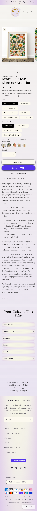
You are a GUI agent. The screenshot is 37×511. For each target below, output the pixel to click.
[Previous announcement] (4, 2)
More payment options (19, 173)
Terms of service (13, 502)
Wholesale (8, 438)
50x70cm (24, 113)
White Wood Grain (12, 130)
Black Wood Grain (11, 135)
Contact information (14, 506)
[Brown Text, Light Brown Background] (14, 145)
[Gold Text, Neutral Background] (19, 145)
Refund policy (28, 499)
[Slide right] (23, 72)
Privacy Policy (10, 452)
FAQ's (6, 442)
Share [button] (6, 299)
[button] (4, 12)
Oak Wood (22, 126)
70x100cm (26, 117)
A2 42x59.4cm (10, 113)
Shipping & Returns (12, 433)
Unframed (8, 126)
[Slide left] (14, 72)
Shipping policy (26, 502)
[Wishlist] (28, 12)
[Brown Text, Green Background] (9, 145)
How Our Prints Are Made (14, 428)
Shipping (14, 90)
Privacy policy (16, 499)
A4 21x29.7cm (10, 103)
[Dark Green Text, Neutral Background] (4, 145)
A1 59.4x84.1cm (10, 117)
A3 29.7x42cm (10, 108)
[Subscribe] (30, 419)
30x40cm (24, 103)
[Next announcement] (33, 2)
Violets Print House (17, 497)
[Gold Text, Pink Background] (24, 145)
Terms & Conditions (12, 447)
